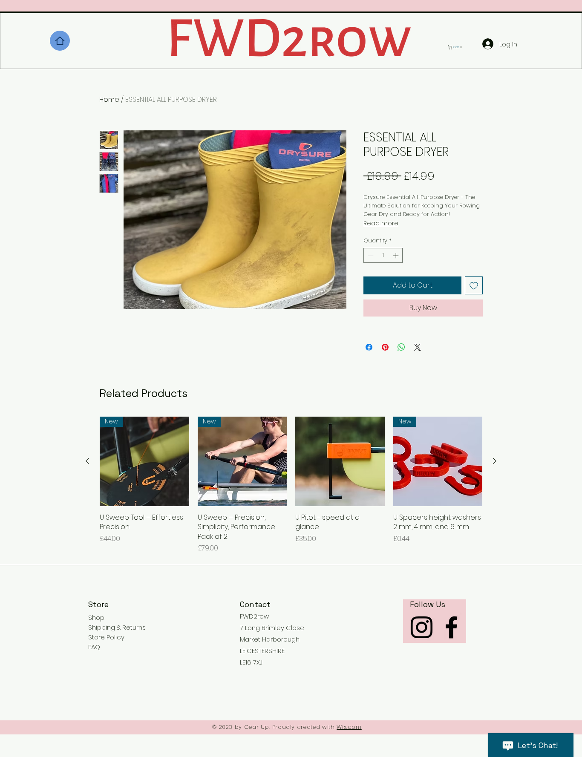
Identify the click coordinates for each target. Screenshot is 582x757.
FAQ (94, 646)
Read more (380, 223)
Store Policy (106, 637)
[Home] (60, 41)
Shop (96, 617)
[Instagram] (421, 627)
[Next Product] (495, 461)
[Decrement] (370, 255)
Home (109, 99)
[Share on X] (417, 347)
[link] (457, 47)
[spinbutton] (383, 255)
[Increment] (397, 255)
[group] (291, 485)
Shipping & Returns (117, 627)
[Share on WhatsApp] (401, 347)
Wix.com (349, 727)
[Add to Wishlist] (474, 285)
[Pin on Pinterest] (385, 347)
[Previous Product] (87, 461)
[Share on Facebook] (369, 347)
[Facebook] (451, 627)
